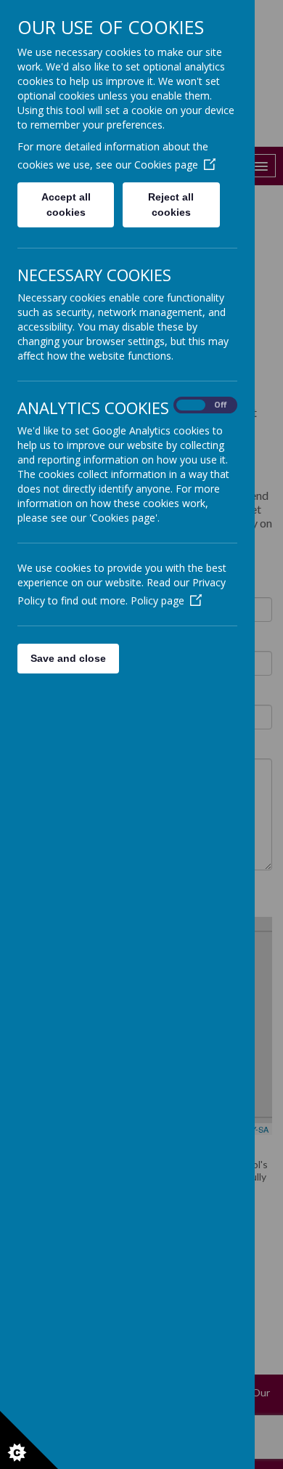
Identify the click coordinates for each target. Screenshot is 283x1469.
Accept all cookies (66, 204)
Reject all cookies (171, 204)
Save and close (68, 658)
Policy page (157, 600)
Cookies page (166, 164)
